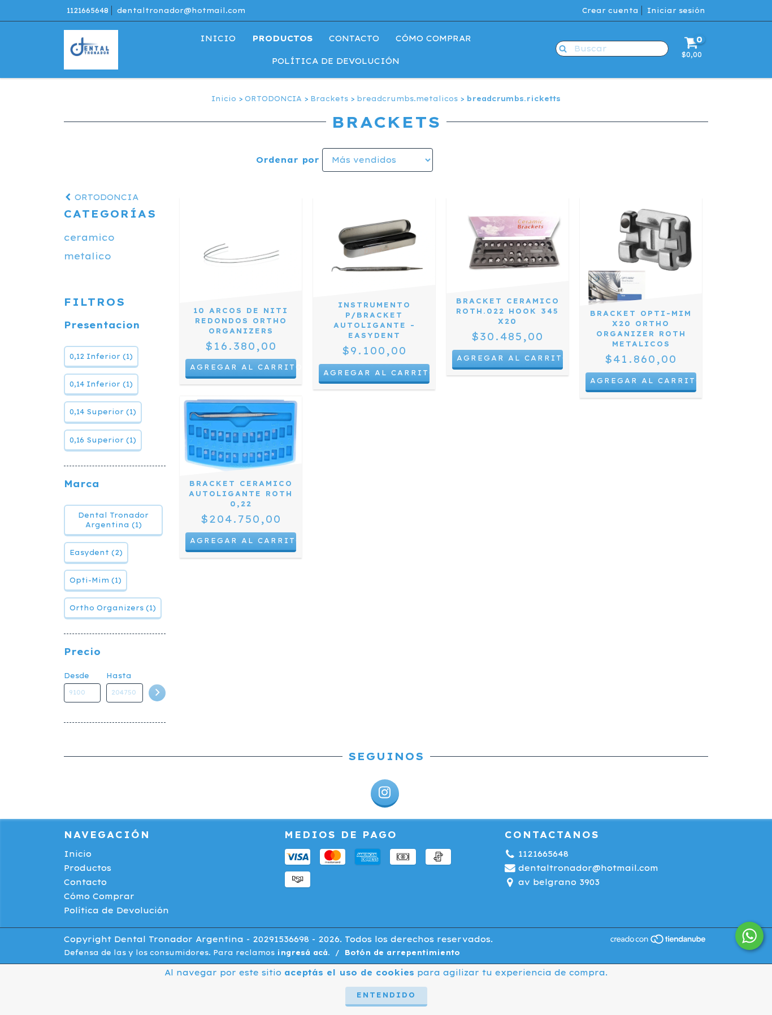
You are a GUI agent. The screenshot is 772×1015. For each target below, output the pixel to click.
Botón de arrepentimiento (402, 952)
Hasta (119, 675)
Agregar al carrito (243, 367)
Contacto (354, 38)
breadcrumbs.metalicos (407, 98)
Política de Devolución (336, 61)
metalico (87, 256)
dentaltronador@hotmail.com (181, 10)
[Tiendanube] (658, 942)
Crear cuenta (610, 10)
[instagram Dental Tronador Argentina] (385, 793)
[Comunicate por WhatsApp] (749, 936)
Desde (76, 675)
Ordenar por (287, 160)
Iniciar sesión (676, 10)
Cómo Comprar (433, 38)
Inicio (218, 38)
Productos (282, 38)
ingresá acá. (303, 952)
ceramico (89, 237)
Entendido (386, 995)
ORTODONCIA (273, 98)
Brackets (329, 98)
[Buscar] (560, 48)
